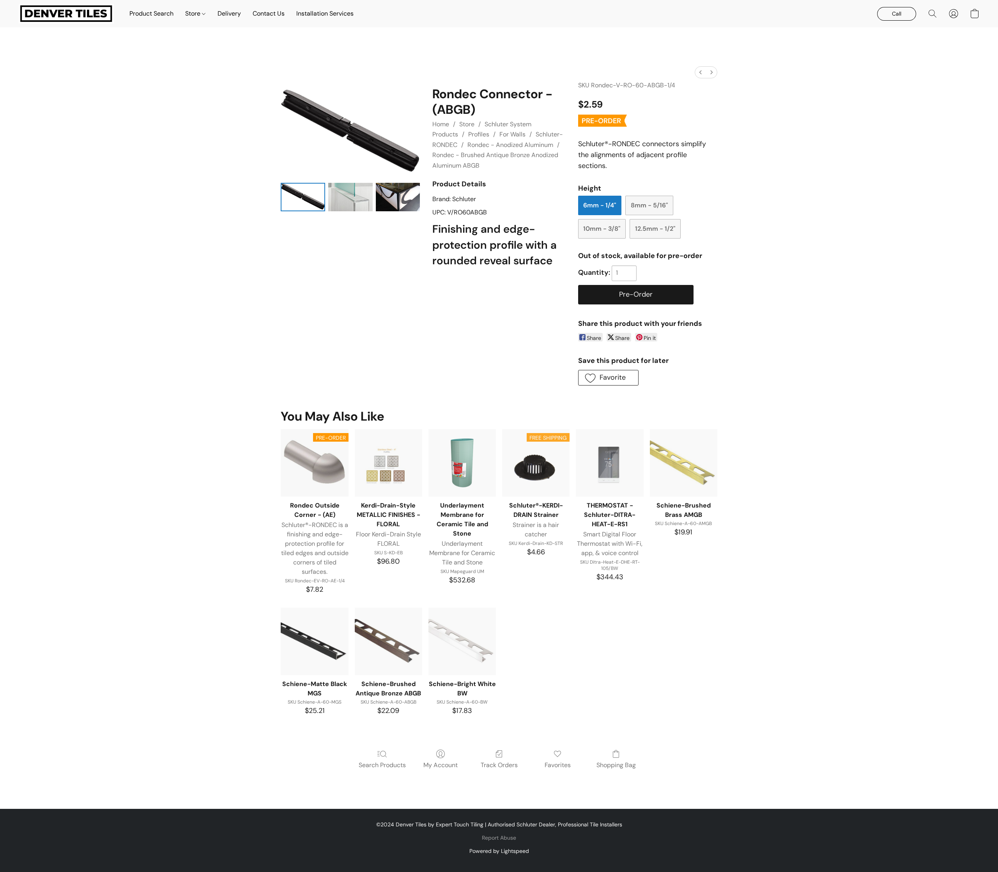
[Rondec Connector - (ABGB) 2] (398, 197)
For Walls (512, 134)
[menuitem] (700, 72)
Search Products (382, 765)
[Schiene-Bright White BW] (462, 641)
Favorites (558, 765)
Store (193, 13)
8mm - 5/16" (649, 205)
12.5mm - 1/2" (655, 229)
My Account (440, 765)
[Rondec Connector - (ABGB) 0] (303, 197)
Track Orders (499, 765)
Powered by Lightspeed (499, 850)
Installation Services (325, 13)
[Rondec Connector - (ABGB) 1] (350, 197)
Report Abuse (499, 837)
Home (440, 124)
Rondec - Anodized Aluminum (510, 145)
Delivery (229, 13)
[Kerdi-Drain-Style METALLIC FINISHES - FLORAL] (388, 463)
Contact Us (269, 13)
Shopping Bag (616, 765)
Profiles (478, 134)
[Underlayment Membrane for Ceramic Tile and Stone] (462, 463)
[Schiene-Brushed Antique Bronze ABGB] (388, 641)
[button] (66, 13)
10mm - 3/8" (601, 229)
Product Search (151, 13)
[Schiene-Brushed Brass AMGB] (683, 463)
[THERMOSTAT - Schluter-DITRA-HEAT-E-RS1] (609, 463)
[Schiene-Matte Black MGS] (314, 641)
